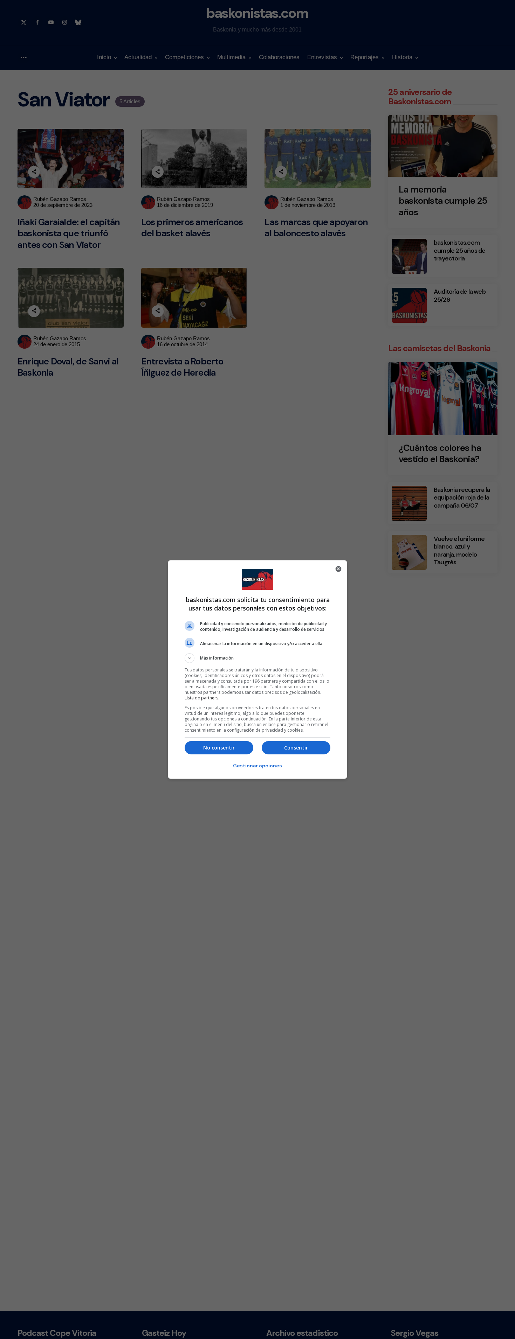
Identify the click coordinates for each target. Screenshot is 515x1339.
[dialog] (257, 669)
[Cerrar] (338, 569)
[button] (257, 658)
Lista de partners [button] (201, 698)
